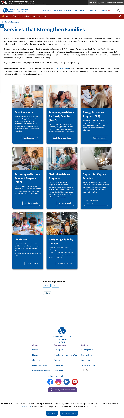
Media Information (39, 365)
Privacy (57, 360)
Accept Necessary (69, 413)
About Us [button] (92, 10)
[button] (2, 26)
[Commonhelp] (105, 10)
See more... (43, 16)
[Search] (118, 10)
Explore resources (65, 263)
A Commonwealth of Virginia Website (22, 2)
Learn (31, 263)
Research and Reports (41, 370)
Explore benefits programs (92, 202)
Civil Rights (58, 349)
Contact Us (85, 360)
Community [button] (80, 10)
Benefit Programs (12, 22)
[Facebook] (50, 382)
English (92, 3)
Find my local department (64, 389)
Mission (35, 355)
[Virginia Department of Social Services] (16, 10)
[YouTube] (75, 382)
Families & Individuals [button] (63, 10)
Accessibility (59, 370)
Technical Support (88, 365)
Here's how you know (40, 4)
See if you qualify (99, 138)
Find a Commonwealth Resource (112, 2)
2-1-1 (86, 349)
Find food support (30, 138)
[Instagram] (58, 382)
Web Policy (58, 365)
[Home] (2, 22)
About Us (36, 360)
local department (61, 68)
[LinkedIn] (66, 382)
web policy (26, 406)
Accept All (52, 413)
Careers (35, 349)
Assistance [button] (46, 10)
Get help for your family (62, 138)
